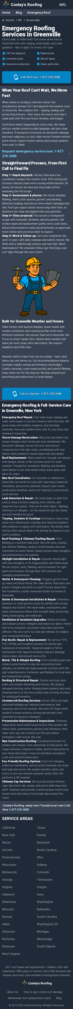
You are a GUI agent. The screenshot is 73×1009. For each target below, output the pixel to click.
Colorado (43, 872)
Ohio (40, 857)
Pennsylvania (11, 857)
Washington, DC (47, 924)
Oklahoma (9, 902)
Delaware (8, 946)
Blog (19, 12)
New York (8, 835)
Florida (41, 835)
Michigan (43, 931)
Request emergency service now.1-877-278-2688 (33, 153)
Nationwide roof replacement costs (29, 998)
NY (20, 20)
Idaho (6, 924)
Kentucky (8, 939)
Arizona (7, 850)
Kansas (7, 916)
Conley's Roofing (33, 1005)
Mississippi (44, 939)
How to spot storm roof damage (43, 992)
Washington (45, 902)
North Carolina (47, 850)
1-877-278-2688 (19, 809)
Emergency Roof (39, 12)
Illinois (6, 842)
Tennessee (44, 879)
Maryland (43, 842)
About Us (12, 992)
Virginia (7, 887)
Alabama (8, 894)
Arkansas (8, 931)
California (8, 827)
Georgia (7, 879)
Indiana (42, 864)
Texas (41, 827)
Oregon (42, 887)
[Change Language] (63, 4)
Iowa (40, 894)
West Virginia (11, 954)
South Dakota (46, 946)
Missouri (8, 909)
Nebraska (43, 909)
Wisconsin (9, 864)
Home (6, 12)
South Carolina (47, 916)
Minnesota (9, 872)
